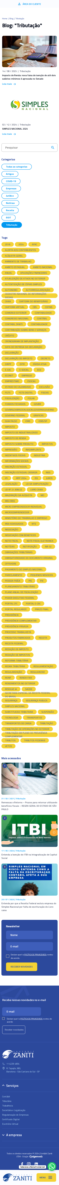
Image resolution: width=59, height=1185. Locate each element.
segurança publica (36, 700)
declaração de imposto (18, 358)
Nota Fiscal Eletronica (40, 541)
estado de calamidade (18, 387)
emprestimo (12, 381)
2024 (21, 244)
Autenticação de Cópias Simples (23, 284)
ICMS (27, 421)
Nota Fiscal (11, 541)
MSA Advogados (14, 523)
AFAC (34, 244)
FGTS (7, 392)
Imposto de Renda (15, 438)
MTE (34, 523)
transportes (34, 717)
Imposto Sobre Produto (19, 444)
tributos (10, 740)
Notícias (10, 203)
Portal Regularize (16, 609)
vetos (8, 746)
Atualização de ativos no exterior (25, 278)
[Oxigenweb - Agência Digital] (36, 1156)
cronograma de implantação (22, 341)
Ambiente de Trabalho (18, 261)
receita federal (14, 643)
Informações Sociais (16, 461)
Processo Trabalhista (18, 632)
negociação (11, 529)
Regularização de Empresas (15, 1114)
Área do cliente (32, 4)
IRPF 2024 (21, 478)
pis (30, 580)
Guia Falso (11, 421)
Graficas (39, 415)
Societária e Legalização (13, 1110)
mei (42, 495)
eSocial (31, 381)
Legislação (11, 484)
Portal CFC (11, 603)
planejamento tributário (20, 586)
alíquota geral (14, 255)
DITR (22, 364)
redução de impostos (17, 655)
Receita (10, 210)
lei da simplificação (37, 484)
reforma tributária (16, 660)
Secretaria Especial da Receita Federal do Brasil (27, 694)
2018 (7, 244)
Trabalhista (7, 1105)
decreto (45, 358)
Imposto (10, 426)
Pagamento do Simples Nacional (24, 569)
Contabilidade (39, 324)
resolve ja (11, 689)
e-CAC (8, 369)
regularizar (37, 672)
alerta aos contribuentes (20, 250)
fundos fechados (15, 404)
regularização (13, 672)
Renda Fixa (25, 677)
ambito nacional (42, 267)
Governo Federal (15, 415)
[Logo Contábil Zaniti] (17, 1177)
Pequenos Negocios (41, 575)
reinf (8, 677)
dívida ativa (40, 364)
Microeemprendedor (17, 512)
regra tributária (15, 666)
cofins (48, 307)
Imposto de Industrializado (21, 432)
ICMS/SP (43, 421)
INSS (48, 472)
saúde (28, 689)
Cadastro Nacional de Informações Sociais (25, 295)
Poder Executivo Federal (19, 598)
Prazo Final (42, 609)
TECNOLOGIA (11, 717)
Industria (39, 455)
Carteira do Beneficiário (33, 301)
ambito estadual (15, 267)
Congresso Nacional (17, 318)
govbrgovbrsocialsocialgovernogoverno (29, 409)
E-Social (24, 369)
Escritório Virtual (10, 1124)
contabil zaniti (14, 324)
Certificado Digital (10, 1119)
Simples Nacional (15, 706)
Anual (8, 273)
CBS (35, 307)
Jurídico (10, 195)
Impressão (11, 449)
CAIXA (8, 301)
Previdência (12, 615)
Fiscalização (12, 398)
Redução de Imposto (17, 649)
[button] (22, 1164)
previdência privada (16, 626)
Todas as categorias (16, 166)
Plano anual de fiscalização (21, 592)
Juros (49, 478)
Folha (31, 398)
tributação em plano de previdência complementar (26, 734)
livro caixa (36, 489)
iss (36, 478)
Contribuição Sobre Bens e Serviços (25, 330)
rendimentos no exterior (20, 683)
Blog (11, 18)
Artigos (10, 174)
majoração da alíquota (18, 495)
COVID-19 (11, 181)
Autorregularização (38, 290)
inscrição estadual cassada (21, 472)
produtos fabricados (17, 637)
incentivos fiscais (15, 455)
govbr (37, 404)
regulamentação (43, 666)
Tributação (11, 225)
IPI (6, 478)
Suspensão (47, 712)
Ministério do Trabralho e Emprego (26, 518)
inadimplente (33, 449)
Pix (41, 580)
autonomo (11, 290)
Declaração (12, 352)
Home (4, 18)
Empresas (11, 188)
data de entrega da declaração (23, 347)
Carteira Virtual (14, 307)
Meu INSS (10, 501)
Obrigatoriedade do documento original (29, 558)
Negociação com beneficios (20, 535)
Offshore (10, 563)
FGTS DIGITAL (26, 392)
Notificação (30, 546)
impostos (47, 444)
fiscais (45, 392)
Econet (9, 375)
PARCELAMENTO (13, 575)
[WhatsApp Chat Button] (52, 1166)
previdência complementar (21, 620)
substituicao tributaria (19, 712)
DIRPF (8, 364)
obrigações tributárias (19, 552)
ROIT (8, 217)
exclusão (44, 387)
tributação (46, 723)
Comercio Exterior (15, 312)
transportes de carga (18, 723)
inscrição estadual (16, 466)
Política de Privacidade (35, 954)
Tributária (6, 1101)
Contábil (42, 318)
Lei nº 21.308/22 (13, 489)
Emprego (27, 375)
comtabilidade (43, 312)
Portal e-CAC (33, 603)
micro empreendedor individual (23, 506)
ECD (39, 369)
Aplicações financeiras (33, 273)
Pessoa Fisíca (12, 580)
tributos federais (34, 740)
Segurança (11, 700)
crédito (9, 335)
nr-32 (48, 546)
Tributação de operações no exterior (27, 729)
